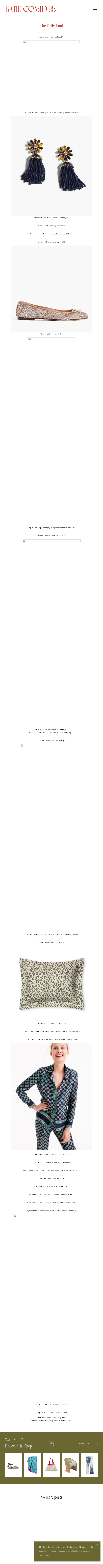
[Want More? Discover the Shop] (51, 1443)
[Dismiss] (97, 1545)
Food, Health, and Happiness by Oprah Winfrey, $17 (46, 1031)
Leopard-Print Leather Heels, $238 (51, 1412)
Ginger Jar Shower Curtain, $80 (47, 1162)
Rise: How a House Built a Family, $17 (51, 730)
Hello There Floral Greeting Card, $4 (51, 1404)
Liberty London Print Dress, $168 (51, 536)
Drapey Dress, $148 (30, 1170)
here (44, 1418)
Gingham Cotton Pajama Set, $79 (51, 741)
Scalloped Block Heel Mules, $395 (41, 1039)
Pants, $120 (63, 1154)
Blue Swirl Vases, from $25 (36, 113)
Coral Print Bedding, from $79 (51, 226)
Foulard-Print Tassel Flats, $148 (51, 942)
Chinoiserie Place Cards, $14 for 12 (51, 1186)
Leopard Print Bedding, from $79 (51, 1023)
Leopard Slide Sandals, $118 (51, 1178)
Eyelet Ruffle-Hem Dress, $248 (41, 1211)
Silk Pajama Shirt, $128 (44, 1154)
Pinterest (67, 1421)
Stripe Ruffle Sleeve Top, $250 (51, 242)
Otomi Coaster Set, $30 (36, 934)
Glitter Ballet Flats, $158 (51, 334)
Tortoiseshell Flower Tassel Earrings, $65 (51, 218)
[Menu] (95, 9)
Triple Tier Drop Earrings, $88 (41, 528)
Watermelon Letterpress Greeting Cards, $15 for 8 (52, 234)
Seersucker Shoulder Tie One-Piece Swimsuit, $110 (51, 1195)
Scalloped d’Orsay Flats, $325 (41, 1203)
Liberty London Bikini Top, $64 (51, 37)
